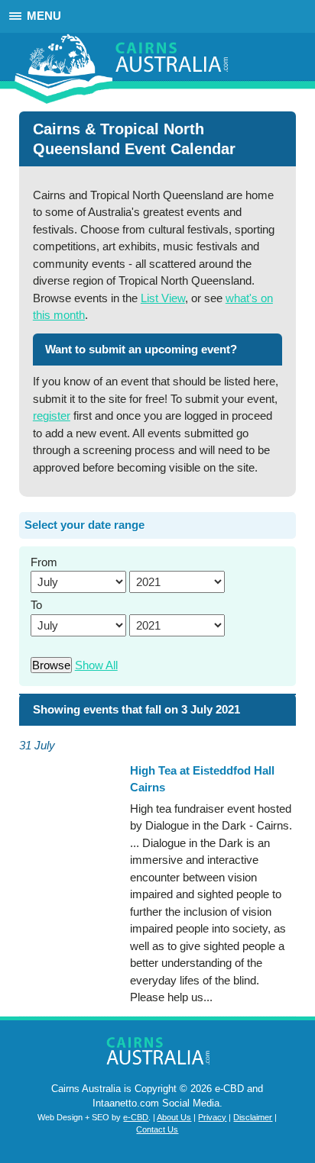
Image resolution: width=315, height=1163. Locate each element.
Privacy (212, 1117)
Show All (96, 665)
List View (163, 298)
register (51, 415)
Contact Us (157, 1129)
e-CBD (135, 1117)
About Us (174, 1117)
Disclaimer (252, 1117)
